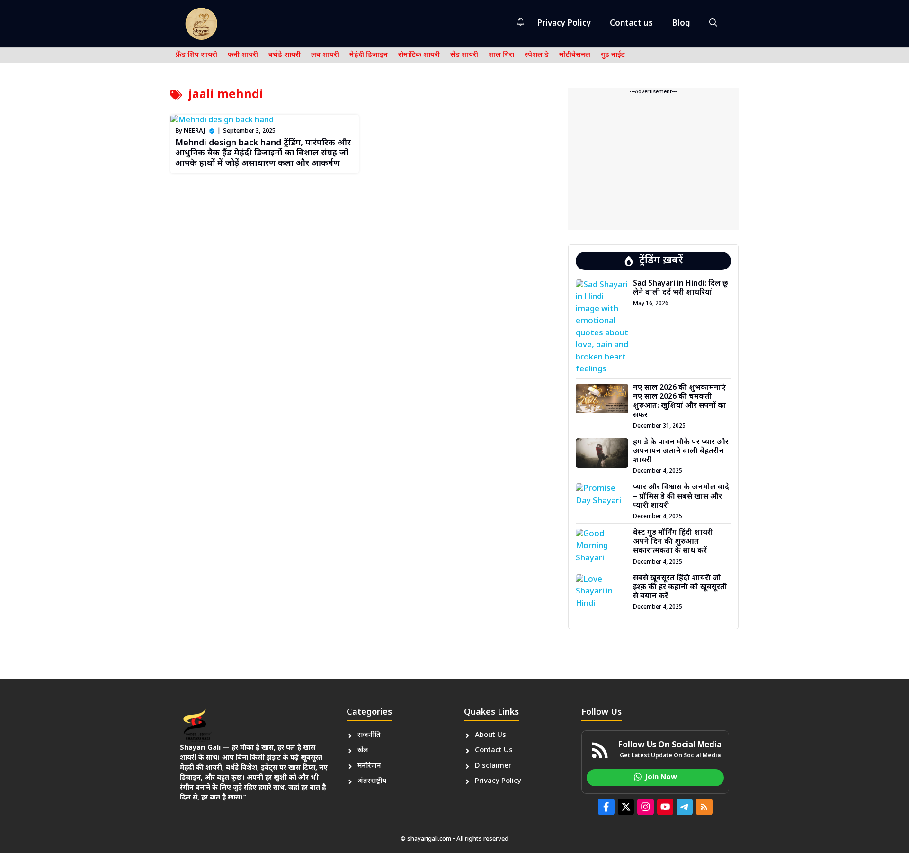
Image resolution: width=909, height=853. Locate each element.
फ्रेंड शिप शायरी (196, 55)
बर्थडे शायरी (284, 55)
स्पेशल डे (537, 55)
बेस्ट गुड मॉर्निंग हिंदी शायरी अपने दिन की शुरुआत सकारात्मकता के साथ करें (673, 542)
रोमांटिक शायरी (419, 55)
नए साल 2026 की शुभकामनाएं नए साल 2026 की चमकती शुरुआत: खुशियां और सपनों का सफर (679, 402)
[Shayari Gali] (201, 23)
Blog (681, 23)
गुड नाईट (613, 55)
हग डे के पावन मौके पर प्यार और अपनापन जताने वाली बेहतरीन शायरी (681, 452)
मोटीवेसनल (574, 55)
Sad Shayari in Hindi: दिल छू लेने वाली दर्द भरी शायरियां (680, 288)
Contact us (631, 23)
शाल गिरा (501, 55)
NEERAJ (194, 131)
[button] (713, 24)
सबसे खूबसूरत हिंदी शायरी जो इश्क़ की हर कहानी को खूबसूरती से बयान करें (680, 588)
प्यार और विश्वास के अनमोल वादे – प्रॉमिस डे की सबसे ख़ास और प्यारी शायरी (681, 497)
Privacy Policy (564, 23)
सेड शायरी (464, 55)
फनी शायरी (243, 55)
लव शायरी (325, 55)
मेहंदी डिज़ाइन (368, 55)
